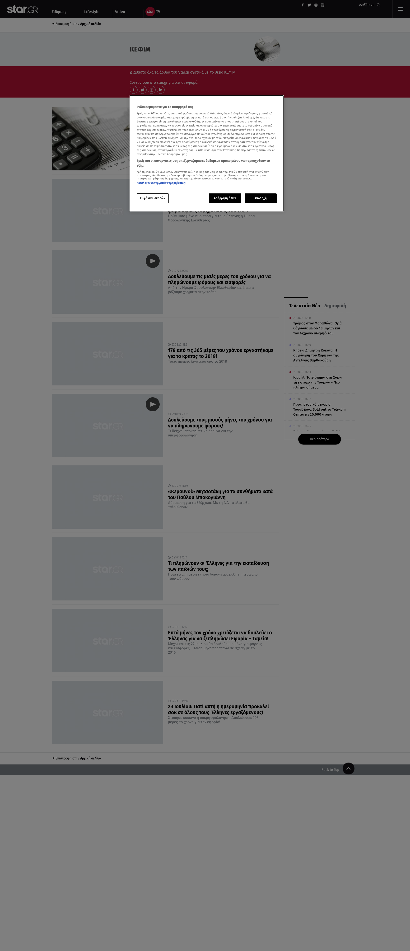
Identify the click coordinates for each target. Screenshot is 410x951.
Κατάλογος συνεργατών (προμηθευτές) (161, 183)
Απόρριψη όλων (225, 198)
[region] (207, 153)
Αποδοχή (261, 198)
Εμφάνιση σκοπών (152, 198)
